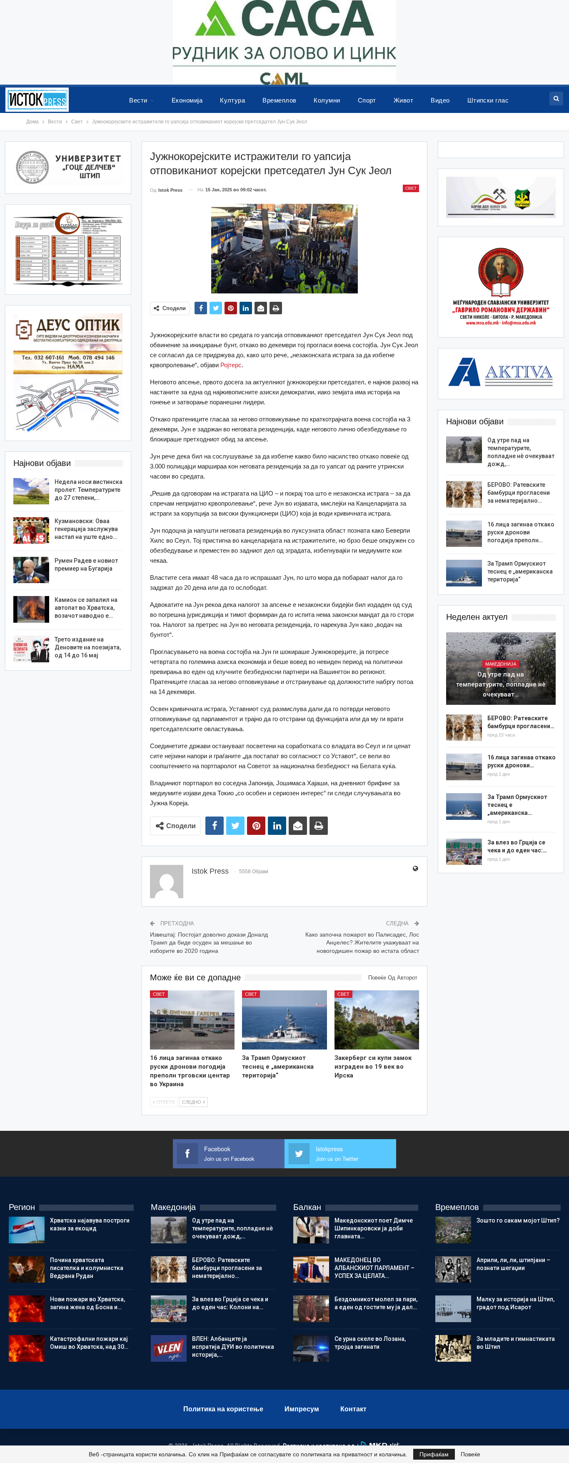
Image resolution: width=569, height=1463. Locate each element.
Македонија (500, 663)
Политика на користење (223, 1409)
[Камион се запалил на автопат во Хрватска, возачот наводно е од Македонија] (31, 609)
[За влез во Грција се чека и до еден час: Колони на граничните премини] (464, 852)
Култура (232, 100)
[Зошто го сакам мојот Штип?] (453, 1230)
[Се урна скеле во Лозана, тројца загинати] (311, 1348)
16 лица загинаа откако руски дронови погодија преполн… (520, 532)
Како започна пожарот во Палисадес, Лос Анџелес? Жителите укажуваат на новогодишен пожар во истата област (362, 942)
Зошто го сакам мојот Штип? (518, 1220)
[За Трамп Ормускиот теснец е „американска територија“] (284, 1020)
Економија (187, 100)
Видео (440, 100)
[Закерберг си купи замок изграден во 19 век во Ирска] (376, 1020)
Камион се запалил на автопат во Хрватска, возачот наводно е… (86, 607)
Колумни (327, 100)
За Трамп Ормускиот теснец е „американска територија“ (520, 571)
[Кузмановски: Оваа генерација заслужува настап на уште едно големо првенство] (31, 530)
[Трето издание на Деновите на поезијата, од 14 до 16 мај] (31, 649)
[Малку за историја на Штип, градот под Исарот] (453, 1308)
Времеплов (279, 100)
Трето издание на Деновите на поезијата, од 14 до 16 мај (88, 647)
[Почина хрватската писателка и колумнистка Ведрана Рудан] (27, 1269)
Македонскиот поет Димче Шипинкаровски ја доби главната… (373, 1228)
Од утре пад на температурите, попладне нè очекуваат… (501, 684)
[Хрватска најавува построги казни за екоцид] (27, 1230)
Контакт (353, 1409)
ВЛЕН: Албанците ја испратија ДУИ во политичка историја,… (233, 1346)
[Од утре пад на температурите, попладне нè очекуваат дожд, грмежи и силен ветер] (464, 449)
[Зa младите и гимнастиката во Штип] (453, 1348)
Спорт (367, 100)
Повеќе (470, 1454)
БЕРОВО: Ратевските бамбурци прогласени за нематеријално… (518, 492)
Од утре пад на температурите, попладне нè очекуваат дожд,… (232, 1228)
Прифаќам (434, 1454)
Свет (411, 188)
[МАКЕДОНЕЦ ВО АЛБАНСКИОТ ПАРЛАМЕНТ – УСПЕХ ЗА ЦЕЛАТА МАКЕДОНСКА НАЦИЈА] (311, 1269)
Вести (138, 100)
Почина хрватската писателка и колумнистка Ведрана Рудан (86, 1268)
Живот (403, 100)
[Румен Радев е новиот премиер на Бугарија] (31, 570)
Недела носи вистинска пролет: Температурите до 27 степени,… (88, 489)
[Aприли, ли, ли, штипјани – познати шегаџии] (453, 1269)
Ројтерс (231, 364)
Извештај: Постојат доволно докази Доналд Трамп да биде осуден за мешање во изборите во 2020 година (209, 942)
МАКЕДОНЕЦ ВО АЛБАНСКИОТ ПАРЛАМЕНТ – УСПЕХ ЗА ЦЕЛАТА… (374, 1268)
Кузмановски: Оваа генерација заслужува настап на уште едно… (86, 529)
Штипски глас (488, 100)
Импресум (301, 1409)
